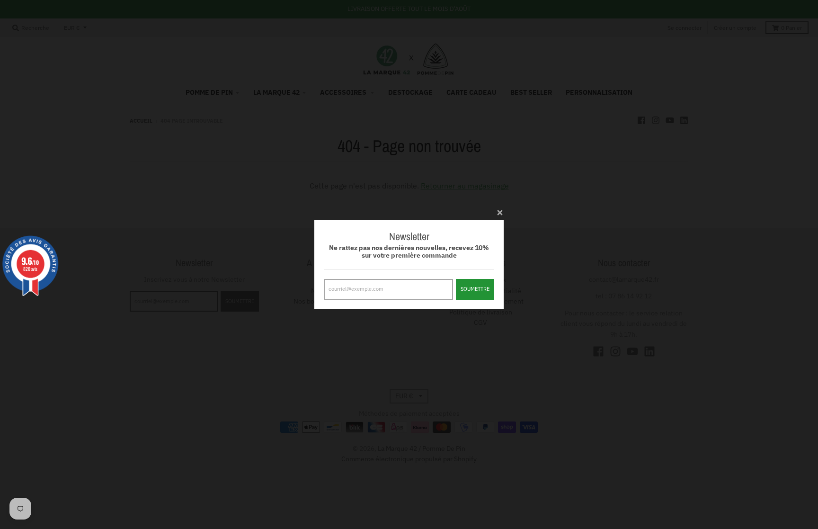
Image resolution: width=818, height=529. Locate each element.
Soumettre (475, 289)
